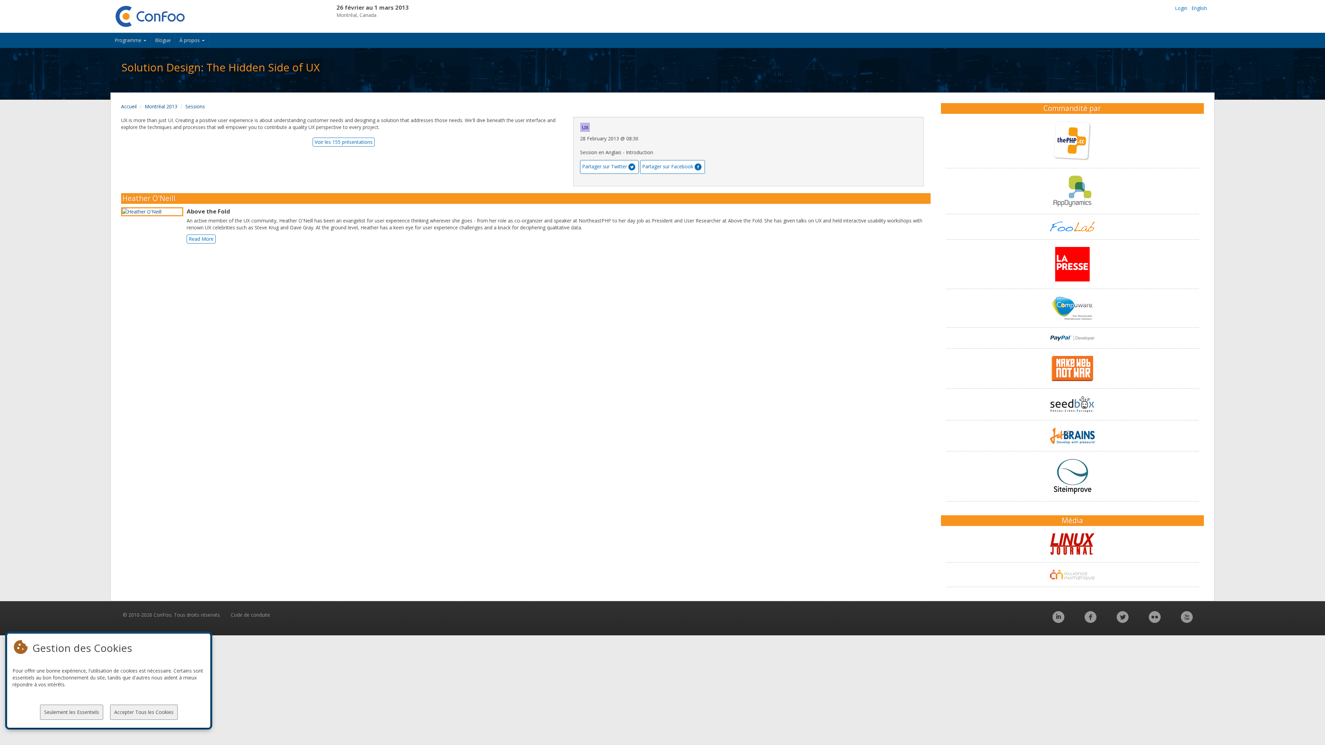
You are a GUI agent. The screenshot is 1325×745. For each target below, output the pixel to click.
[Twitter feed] (1122, 621)
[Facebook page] (1090, 621)
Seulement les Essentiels (71, 712)
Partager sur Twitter (604, 166)
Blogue (163, 40)
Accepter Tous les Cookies (144, 712)
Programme (129, 40)
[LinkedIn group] (1058, 621)
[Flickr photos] (1154, 621)
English (1199, 8)
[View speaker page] (154, 211)
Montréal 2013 (161, 106)
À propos (190, 40)
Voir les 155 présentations (344, 142)
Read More (201, 239)
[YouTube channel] (1186, 621)
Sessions (195, 106)
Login (1181, 8)
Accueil (129, 106)
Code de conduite (250, 615)
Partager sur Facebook (667, 166)
